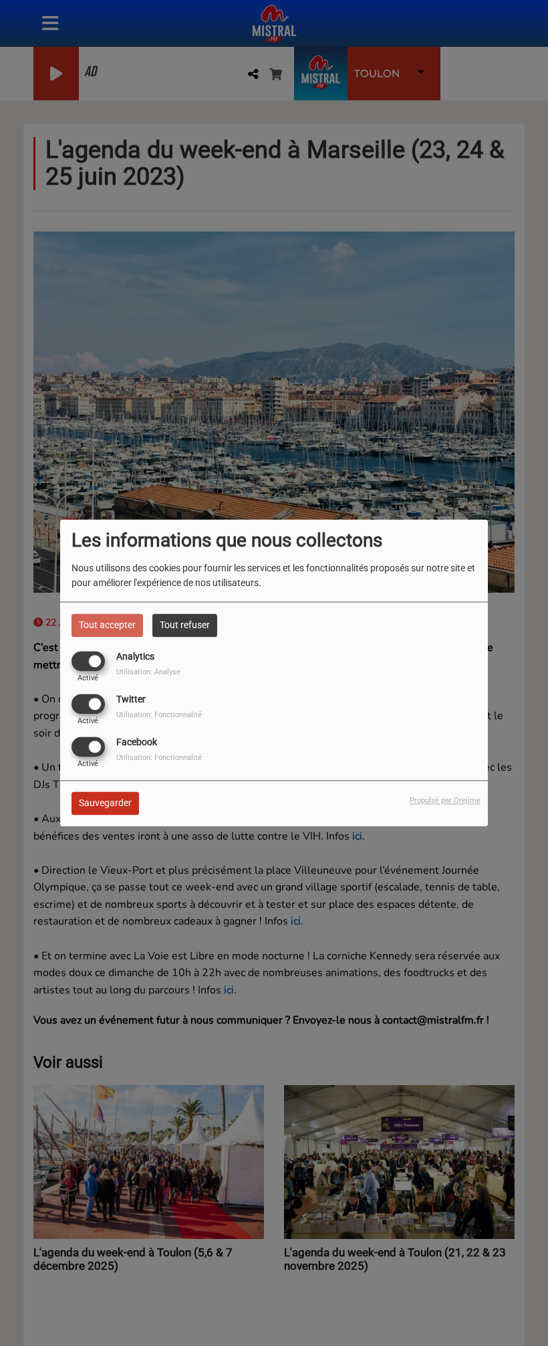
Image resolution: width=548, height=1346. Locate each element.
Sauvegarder (105, 803)
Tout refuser (185, 624)
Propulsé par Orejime (445, 801)
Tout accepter (107, 624)
